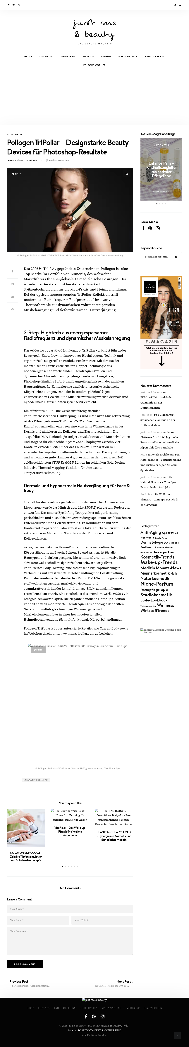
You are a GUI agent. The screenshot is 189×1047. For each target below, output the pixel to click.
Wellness (165, 605)
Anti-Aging (150, 532)
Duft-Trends (171, 542)
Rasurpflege (150, 589)
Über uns (69, 1008)
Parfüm (106, 56)
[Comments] (12, 309)
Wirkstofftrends (154, 610)
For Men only (127, 56)
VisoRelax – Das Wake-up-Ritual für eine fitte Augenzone (70, 831)
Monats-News (168, 568)
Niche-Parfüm (156, 583)
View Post (160, 191)
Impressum (133, 1008)
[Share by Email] (12, 296)
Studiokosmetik (156, 594)
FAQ (56, 1008)
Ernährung (147, 547)
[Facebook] (9, 5)
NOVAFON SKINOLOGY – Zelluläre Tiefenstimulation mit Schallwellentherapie (26, 856)
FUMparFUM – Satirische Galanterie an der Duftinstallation (156, 403)
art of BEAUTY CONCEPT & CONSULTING (96, 1030)
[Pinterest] (13, 5)
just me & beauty (151, 392)
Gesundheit (67, 56)
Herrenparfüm (163, 552)
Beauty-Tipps (161, 538)
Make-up (88, 56)
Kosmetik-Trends (157, 557)
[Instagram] (19, 5)
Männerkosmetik (155, 573)
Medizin (147, 568)
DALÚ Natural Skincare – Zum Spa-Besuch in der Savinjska (158, 482)
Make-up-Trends (159, 562)
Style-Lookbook (153, 600)
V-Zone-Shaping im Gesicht (93, 442)
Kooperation (89, 1008)
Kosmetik (45, 56)
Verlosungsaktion (148, 606)
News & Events (155, 56)
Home (28, 56)
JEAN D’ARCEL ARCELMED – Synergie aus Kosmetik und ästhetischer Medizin (114, 836)
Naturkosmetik (154, 578)
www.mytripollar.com (78, 634)
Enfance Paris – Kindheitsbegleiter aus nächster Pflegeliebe (161, 169)
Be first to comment (59, 160)
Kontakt (44, 1008)
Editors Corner (94, 65)
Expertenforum (164, 547)
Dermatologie (151, 542)
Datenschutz (154, 1008)
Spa (164, 589)
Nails (174, 573)
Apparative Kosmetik (36, 780)
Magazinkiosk (112, 1008)
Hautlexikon (146, 552)
